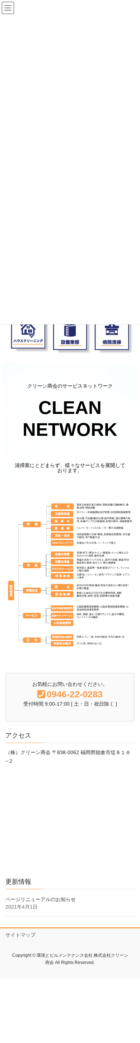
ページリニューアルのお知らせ (40, 899)
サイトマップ (20, 935)
